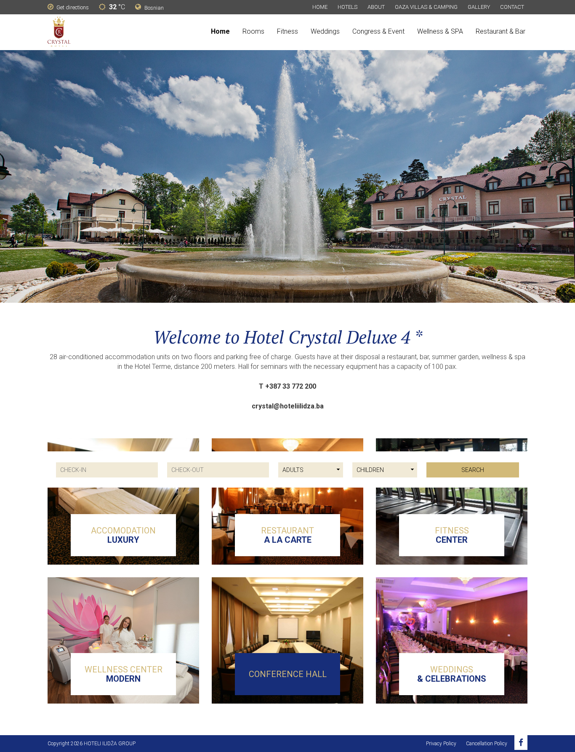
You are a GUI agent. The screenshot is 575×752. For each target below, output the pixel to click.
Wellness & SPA (440, 31)
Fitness (287, 31)
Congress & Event (378, 31)
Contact (512, 7)
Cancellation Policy (486, 744)
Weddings (325, 31)
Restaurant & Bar (500, 31)
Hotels (347, 7)
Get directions (72, 7)
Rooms (253, 31)
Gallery (479, 7)
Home (319, 7)
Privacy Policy (441, 744)
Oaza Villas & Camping (426, 7)
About (376, 7)
